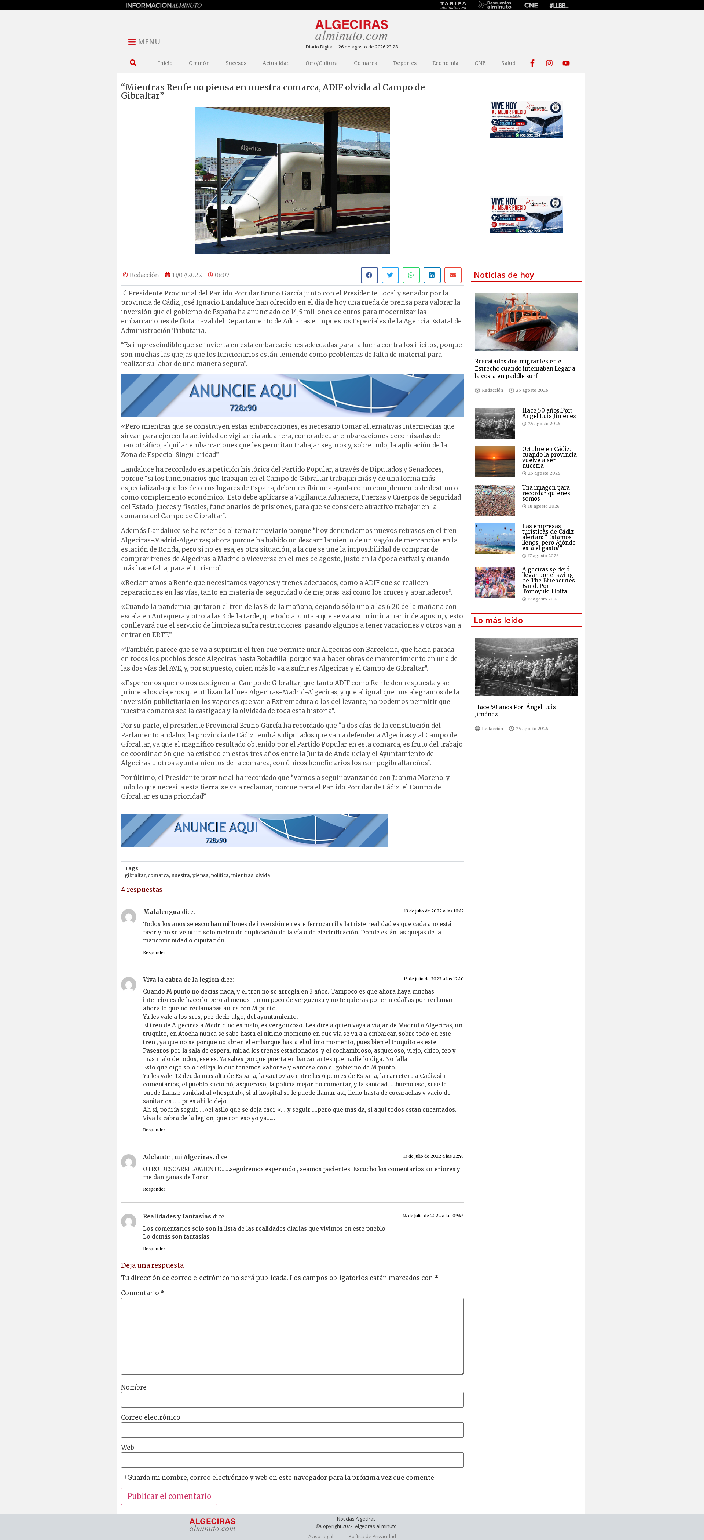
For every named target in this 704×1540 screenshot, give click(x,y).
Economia (445, 63)
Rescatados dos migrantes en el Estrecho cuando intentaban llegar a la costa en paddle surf (525, 368)
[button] (133, 63)
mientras (242, 875)
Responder (154, 952)
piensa (200, 875)
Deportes (405, 63)
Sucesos (235, 63)
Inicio (165, 63)
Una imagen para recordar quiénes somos (546, 493)
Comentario (143, 1293)
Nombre (134, 1387)
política (220, 875)
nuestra (180, 875)
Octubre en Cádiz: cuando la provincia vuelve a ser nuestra (549, 457)
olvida (263, 875)
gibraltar (135, 875)
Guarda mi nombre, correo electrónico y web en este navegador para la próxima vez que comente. (281, 1478)
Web (127, 1448)
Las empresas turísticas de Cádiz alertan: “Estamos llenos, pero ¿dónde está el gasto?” (549, 537)
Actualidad (276, 63)
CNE (479, 63)
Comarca (365, 63)
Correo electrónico (150, 1417)
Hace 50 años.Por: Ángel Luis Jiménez (549, 413)
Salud (508, 63)
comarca (158, 875)
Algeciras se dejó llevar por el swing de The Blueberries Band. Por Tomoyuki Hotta (548, 580)
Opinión (199, 63)
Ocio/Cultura (321, 63)
